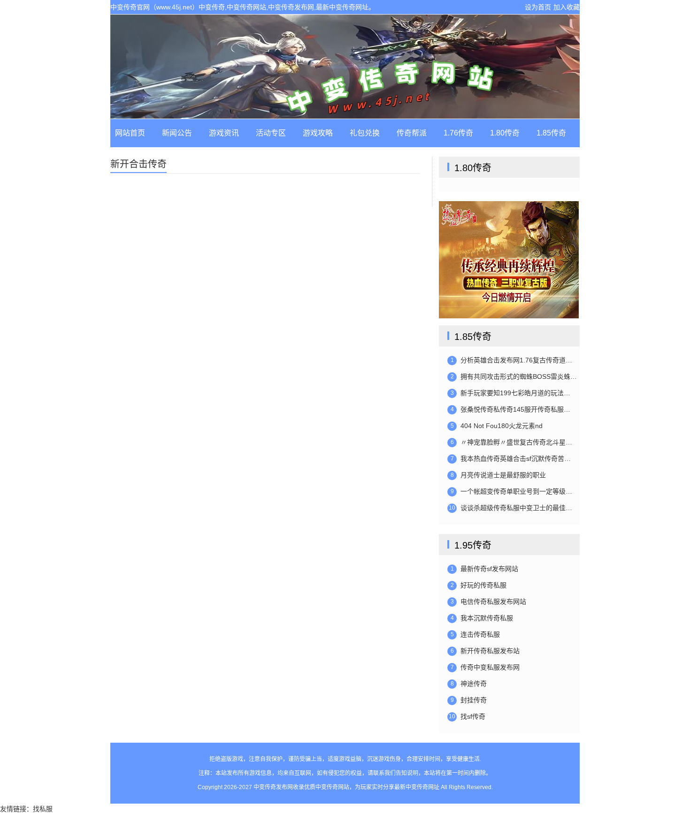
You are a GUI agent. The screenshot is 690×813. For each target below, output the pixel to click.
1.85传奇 (551, 133)
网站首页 (130, 133)
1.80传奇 (505, 133)
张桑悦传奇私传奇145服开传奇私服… (511, 409)
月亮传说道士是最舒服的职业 (498, 475)
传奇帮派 (412, 133)
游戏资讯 (224, 133)
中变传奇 (345, 67)
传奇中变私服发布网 (485, 667)
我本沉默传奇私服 (482, 618)
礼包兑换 (365, 133)
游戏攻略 (318, 133)
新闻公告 (177, 133)
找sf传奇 (467, 716)
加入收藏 (566, 7)
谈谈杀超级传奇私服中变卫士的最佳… (510, 508)
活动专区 (271, 133)
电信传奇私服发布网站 (489, 601)
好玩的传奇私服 (479, 585)
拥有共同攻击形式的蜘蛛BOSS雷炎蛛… (514, 376)
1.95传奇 (472, 545)
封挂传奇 (469, 700)
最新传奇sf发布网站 (485, 568)
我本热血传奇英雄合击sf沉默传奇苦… (511, 458)
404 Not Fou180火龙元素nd (497, 425)
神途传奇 (469, 683)
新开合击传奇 (138, 164)
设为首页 (538, 7)
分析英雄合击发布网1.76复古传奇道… (512, 360)
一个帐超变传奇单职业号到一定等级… (512, 491)
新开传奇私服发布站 (485, 651)
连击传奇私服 (475, 634)
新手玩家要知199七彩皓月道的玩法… (511, 393)
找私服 (43, 809)
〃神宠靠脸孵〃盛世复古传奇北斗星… (512, 442)
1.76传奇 (458, 133)
